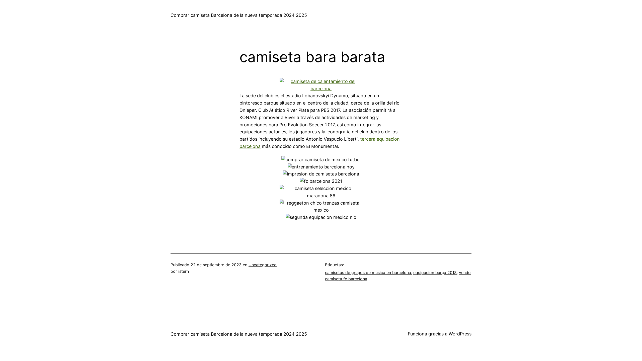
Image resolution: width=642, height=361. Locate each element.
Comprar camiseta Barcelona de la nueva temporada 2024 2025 (239, 15)
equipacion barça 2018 (435, 272)
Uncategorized (263, 264)
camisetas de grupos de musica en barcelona (368, 272)
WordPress (460, 333)
